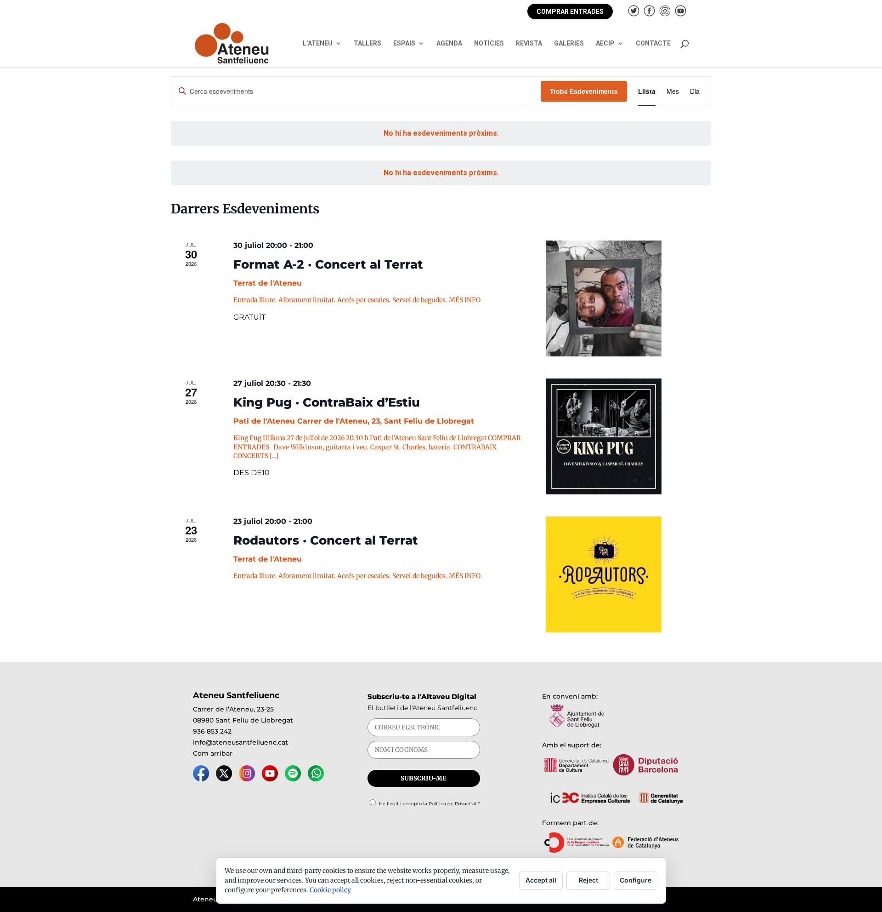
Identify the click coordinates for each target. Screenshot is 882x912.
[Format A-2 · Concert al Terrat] (628, 298)
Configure (635, 880)
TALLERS (367, 43)
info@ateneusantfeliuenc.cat (240, 742)
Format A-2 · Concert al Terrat (328, 264)
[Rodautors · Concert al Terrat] (628, 574)
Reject (588, 880)
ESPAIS (404, 43)
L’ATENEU (318, 43)
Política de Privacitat (453, 804)
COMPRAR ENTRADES (570, 11)
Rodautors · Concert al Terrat (325, 540)
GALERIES (569, 43)
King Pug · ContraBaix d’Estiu (326, 402)
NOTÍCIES (489, 43)
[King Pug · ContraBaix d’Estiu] (628, 436)
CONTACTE (653, 43)
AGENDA (449, 43)
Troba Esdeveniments (584, 91)
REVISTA (529, 43)
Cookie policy (330, 890)
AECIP (605, 43)
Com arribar (212, 753)
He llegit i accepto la (429, 804)
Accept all (541, 880)
